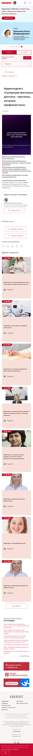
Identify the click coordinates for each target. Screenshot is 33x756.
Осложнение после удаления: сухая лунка (16, 644)
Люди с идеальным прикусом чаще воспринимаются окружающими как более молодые (16, 631)
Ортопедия (24, 52)
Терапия (9, 52)
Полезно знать (6, 705)
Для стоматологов (22, 703)
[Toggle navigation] (30, 3)
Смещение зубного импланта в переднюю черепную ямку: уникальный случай (16, 641)
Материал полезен (17, 229)
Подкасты (8, 64)
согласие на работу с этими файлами (10, 749)
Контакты (5, 709)
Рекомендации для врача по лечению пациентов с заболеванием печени (15, 636)
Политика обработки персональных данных (16, 721)
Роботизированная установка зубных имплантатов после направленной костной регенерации (16, 625)
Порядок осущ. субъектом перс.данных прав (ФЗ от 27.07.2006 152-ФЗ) (16, 725)
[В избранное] (17, 76)
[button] (25, 3)
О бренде (5, 703)
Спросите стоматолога (8, 707)
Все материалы (24, 656)
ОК (5, 752)
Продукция (5, 701)
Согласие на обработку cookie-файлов (17, 723)
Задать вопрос (16, 210)
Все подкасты (10, 72)
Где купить (19, 701)
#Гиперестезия (7, 221)
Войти (27, 58)
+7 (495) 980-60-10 (16, 740)
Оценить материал (17, 236)
